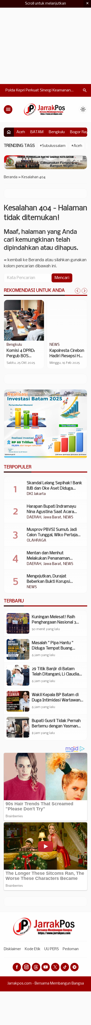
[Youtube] (45, 967)
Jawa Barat (52, 517)
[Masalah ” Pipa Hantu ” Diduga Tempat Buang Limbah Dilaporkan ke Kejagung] (18, 649)
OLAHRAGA (36, 541)
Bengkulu (57, 132)
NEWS (55, 345)
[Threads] (36, 967)
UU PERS (51, 949)
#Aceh (76, 146)
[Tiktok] (65, 967)
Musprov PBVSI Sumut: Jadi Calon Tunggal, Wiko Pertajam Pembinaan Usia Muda (54, 535)
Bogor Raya (80, 132)
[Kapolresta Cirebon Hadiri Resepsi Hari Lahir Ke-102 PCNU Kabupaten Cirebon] (67, 320)
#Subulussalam (52, 146)
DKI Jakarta (36, 494)
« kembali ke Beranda (24, 260)
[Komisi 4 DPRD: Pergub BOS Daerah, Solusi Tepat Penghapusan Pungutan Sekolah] (24, 320)
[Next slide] (84, 291)
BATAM (36, 132)
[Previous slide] (77, 291)
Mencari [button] (62, 278)
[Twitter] (55, 967)
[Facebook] (17, 967)
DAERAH (34, 517)
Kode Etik (32, 949)
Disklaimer (12, 949)
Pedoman (71, 949)
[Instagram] (26, 967)
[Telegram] (74, 967)
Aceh (20, 132)
